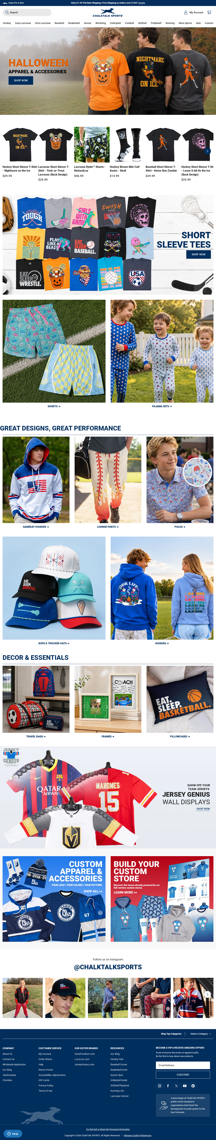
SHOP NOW (21, 80)
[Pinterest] (193, 1086)
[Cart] (209, 12)
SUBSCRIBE (183, 1074)
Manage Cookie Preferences (137, 1135)
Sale (198, 23)
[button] (7, 23)
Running (170, 23)
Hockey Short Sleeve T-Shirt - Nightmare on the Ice (20, 168)
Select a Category (199, 1034)
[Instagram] (159, 1086)
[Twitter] (176, 1086)
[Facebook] (168, 1086)
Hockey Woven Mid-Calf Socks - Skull (125, 168)
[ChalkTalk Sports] (108, 12)
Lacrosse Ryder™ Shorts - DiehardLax (90, 168)
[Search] (7, 12)
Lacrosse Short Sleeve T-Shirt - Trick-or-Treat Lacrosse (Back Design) (53, 170)
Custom (209, 23)
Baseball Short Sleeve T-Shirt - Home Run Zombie (161, 168)
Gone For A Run (16, 3)
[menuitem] (193, 12)
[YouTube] (185, 1086)
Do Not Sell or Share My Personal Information (108, 1129)
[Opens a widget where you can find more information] (12, 1134)
